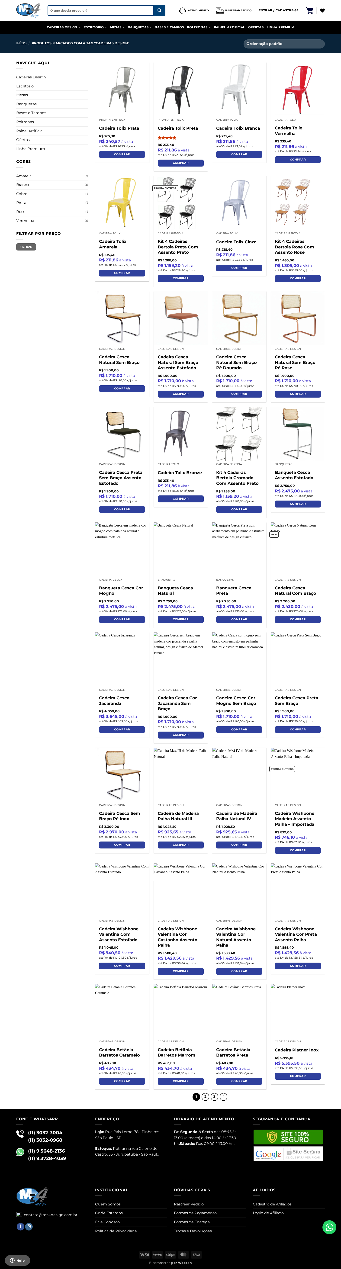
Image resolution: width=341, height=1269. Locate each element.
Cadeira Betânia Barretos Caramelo (119, 1052)
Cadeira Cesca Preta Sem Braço (296, 700)
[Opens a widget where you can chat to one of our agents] (17, 1261)
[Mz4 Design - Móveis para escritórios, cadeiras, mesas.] (28, 10)
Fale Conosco (107, 1222)
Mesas (115, 27)
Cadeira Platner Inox (297, 1050)
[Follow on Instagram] (29, 1227)
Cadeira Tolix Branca (238, 128)
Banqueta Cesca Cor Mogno (121, 590)
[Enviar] (159, 10)
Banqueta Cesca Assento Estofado (294, 475)
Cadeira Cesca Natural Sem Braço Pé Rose (295, 362)
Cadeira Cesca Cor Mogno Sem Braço (236, 700)
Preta (21, 202)
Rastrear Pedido (189, 1204)
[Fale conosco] (329, 1227)
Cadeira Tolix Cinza (236, 241)
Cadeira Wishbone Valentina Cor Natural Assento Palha (236, 937)
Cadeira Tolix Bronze (180, 472)
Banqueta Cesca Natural (175, 590)
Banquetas (138, 27)
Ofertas (256, 27)
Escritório (94, 27)
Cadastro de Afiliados (272, 1204)
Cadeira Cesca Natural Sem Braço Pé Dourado (236, 362)
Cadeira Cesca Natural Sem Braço (119, 359)
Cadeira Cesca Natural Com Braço (295, 590)
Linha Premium (280, 27)
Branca (22, 185)
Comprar (122, 154)
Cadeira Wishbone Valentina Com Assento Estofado (118, 934)
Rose (21, 211)
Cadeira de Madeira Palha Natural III (178, 816)
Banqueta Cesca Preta (233, 590)
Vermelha (25, 220)
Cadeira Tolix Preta (178, 128)
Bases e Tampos (169, 27)
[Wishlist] (322, 10)
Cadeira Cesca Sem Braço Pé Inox (119, 816)
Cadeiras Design (62, 27)
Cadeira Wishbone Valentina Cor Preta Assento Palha (296, 934)
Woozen (185, 1263)
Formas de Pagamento (195, 1213)
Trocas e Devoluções (193, 1231)
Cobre (21, 194)
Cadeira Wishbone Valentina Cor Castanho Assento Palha (177, 937)
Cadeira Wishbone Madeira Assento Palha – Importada (294, 819)
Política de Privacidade (116, 1231)
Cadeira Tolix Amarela (112, 244)
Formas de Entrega (192, 1222)
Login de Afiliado (268, 1213)
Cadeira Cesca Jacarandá (114, 700)
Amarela (24, 176)
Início (21, 43)
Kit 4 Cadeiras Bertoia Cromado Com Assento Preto (237, 478)
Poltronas (197, 27)
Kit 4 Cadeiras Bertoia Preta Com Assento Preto (178, 247)
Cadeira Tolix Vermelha (288, 130)
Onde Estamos (109, 1213)
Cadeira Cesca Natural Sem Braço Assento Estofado (178, 362)
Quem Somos (108, 1204)
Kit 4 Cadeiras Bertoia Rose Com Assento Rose (294, 247)
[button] (309, 10)
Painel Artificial (229, 27)
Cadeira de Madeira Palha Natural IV (236, 816)
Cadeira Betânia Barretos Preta (233, 1052)
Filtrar (26, 246)
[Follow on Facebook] (20, 1227)
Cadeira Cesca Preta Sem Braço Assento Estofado (120, 478)
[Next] (224, 1097)
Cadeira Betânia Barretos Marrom (176, 1052)
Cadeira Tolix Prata (119, 128)
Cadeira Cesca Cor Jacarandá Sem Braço (177, 703)
